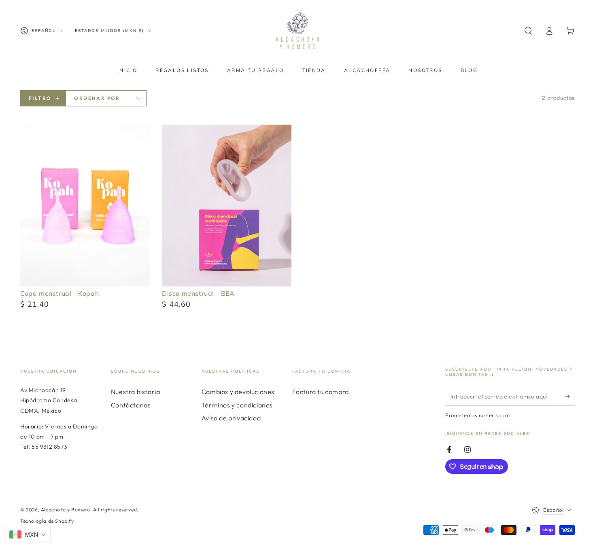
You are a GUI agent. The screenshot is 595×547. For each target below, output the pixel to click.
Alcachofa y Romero (65, 510)
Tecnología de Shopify (47, 521)
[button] (528, 31)
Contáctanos (131, 405)
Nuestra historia (135, 392)
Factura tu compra (320, 392)
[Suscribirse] (570, 396)
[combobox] (27, 534)
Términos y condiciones (237, 405)
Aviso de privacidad (231, 418)
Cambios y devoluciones (238, 392)
